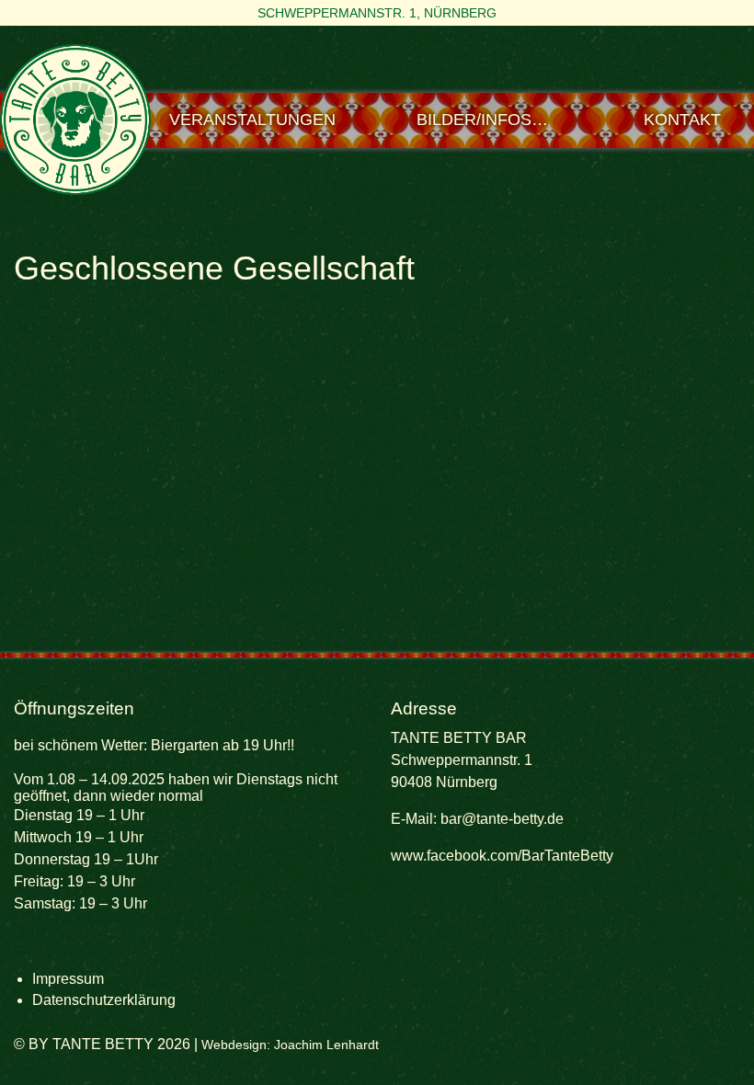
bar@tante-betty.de (502, 819)
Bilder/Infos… (482, 119)
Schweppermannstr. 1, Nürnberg (377, 13)
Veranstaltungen (252, 119)
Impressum (68, 979)
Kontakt (682, 119)
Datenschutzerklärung (104, 1000)
